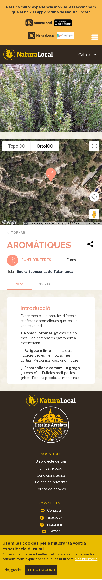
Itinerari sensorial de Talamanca (44, 272)
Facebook (54, 517)
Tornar (18, 232)
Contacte (54, 510)
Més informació (86, 559)
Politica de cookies (51, 489)
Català (84, 54)
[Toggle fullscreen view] (94, 146)
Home (28, 54)
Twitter (54, 531)
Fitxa (19, 283)
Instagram (54, 524)
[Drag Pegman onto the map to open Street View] (94, 214)
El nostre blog (51, 468)
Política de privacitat (51, 482)
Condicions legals (51, 475)
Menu (94, 37)
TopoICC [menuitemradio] (16, 146)
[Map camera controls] (94, 197)
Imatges (44, 283)
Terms (96, 223)
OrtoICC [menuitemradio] (45, 146)
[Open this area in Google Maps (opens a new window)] (9, 222)
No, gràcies (13, 570)
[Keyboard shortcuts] (26, 223)
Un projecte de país (51, 461)
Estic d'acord (41, 570)
